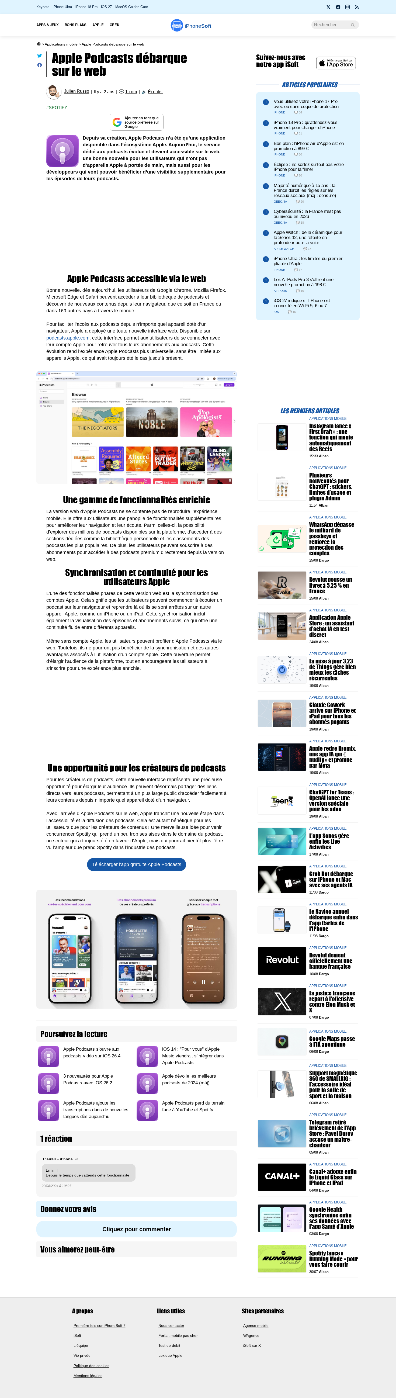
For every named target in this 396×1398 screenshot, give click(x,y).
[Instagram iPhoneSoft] (347, 9)
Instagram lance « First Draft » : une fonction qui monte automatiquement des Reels (331, 437)
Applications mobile (61, 44)
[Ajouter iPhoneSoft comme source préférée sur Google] (136, 122)
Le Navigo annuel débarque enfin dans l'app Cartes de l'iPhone (333, 920)
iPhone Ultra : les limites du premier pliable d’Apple (308, 261)
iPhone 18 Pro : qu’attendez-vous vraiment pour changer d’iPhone (306, 125)
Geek (114, 24)
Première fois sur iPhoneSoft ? (100, 1325)
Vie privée (82, 1356)
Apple (98, 24)
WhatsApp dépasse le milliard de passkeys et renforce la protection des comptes (331, 539)
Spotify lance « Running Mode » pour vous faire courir (333, 1258)
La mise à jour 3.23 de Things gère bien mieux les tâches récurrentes (332, 669)
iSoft (77, 1335)
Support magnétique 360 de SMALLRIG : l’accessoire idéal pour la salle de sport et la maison (333, 1084)
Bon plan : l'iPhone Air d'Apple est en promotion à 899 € (309, 146)
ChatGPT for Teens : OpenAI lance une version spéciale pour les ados (331, 800)
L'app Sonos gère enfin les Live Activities (329, 841)
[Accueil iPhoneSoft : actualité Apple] (38, 44)
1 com (131, 91)
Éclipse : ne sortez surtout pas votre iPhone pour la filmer (308, 167)
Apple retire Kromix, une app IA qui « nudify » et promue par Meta (332, 757)
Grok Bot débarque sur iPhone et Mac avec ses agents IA (331, 879)
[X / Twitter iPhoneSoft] (328, 9)
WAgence (251, 1335)
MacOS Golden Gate (131, 7)
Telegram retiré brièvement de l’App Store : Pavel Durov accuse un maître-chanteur (332, 1133)
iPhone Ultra (62, 7)
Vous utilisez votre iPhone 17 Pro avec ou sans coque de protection (306, 104)
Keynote (42, 7)
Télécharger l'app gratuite (136, 864)
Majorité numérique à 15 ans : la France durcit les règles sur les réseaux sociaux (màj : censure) (305, 190)
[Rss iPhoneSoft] (357, 9)
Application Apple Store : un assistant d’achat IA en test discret (331, 626)
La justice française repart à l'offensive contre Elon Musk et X (332, 1001)
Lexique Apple (170, 1356)
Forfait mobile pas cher (178, 1335)
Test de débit (169, 1345)
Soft (198, 26)
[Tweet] (39, 56)
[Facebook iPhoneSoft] (338, 9)
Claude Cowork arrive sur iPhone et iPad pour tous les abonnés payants (332, 713)
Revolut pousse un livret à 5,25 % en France (330, 585)
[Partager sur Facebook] (39, 66)
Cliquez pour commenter (136, 1229)
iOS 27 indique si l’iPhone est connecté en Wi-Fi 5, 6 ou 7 (302, 303)
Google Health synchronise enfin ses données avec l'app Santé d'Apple (331, 1218)
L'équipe (81, 1345)
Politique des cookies (91, 1366)
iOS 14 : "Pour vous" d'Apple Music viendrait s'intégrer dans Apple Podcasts (193, 1056)
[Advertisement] (136, 228)
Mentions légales (88, 1375)
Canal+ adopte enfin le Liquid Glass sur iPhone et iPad (333, 1177)
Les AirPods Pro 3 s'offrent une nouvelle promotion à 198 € (303, 282)
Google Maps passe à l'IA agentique (332, 1041)
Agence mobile (256, 1325)
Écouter (155, 91)
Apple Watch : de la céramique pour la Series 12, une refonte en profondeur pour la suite (308, 237)
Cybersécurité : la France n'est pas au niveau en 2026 (307, 214)
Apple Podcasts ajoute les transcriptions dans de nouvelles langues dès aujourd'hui (95, 1110)
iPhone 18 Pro (86, 7)
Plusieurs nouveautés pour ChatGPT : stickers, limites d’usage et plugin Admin (330, 486)
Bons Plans (75, 24)
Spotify (58, 107)
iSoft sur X (252, 1345)
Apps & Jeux (47, 24)
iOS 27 (106, 7)
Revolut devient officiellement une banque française (330, 960)
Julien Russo (76, 91)
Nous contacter (171, 1325)
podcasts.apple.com (67, 338)
